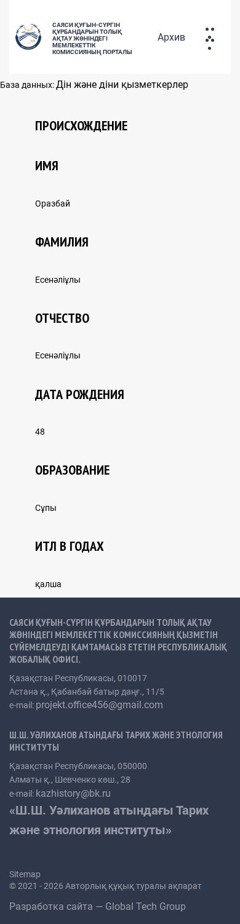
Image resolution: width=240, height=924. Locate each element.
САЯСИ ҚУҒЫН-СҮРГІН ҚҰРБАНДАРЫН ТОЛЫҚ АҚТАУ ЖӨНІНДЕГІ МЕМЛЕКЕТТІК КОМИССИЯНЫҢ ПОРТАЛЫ (92, 38)
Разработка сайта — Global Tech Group (98, 906)
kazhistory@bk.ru (73, 793)
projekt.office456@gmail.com (99, 705)
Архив (171, 37)
